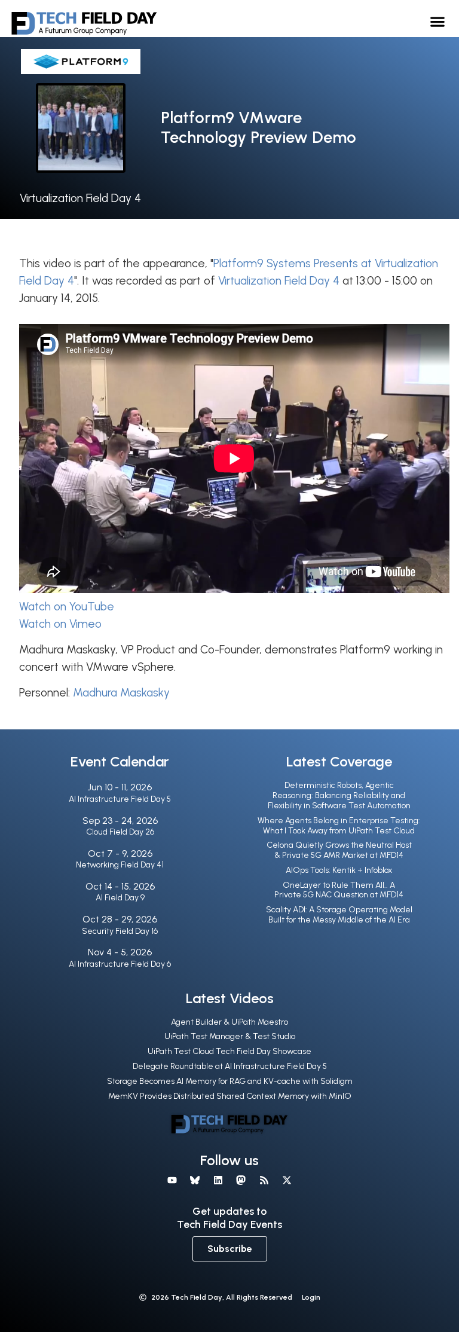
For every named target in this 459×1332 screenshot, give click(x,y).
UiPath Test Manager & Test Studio (229, 1036)
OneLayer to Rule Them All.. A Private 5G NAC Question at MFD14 (338, 890)
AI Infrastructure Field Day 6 (120, 964)
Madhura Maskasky (121, 692)
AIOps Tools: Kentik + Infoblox (339, 870)
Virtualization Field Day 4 (80, 198)
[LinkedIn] (218, 1180)
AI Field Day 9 (120, 898)
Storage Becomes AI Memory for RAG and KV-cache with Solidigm (230, 1081)
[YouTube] (172, 1180)
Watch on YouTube (66, 606)
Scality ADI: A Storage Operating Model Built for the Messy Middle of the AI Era (339, 915)
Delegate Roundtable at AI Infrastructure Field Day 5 (230, 1066)
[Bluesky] (194, 1180)
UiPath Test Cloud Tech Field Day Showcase (229, 1051)
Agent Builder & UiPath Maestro (229, 1022)
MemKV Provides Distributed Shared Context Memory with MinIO (229, 1096)
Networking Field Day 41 (120, 865)
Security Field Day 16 (120, 931)
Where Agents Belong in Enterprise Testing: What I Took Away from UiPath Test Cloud (339, 825)
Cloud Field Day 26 (120, 832)
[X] (286, 1180)
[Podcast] (263, 1180)
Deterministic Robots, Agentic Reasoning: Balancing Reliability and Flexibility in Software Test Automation (339, 795)
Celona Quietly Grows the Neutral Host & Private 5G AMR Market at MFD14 (339, 850)
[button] (437, 21)
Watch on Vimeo (60, 624)
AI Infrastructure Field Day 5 (120, 799)
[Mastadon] (240, 1180)
